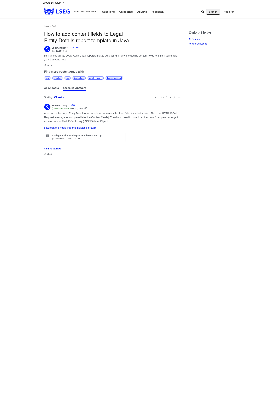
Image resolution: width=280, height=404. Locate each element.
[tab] (51, 88)
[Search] (203, 12)
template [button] (58, 78)
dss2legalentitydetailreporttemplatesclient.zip (70, 127)
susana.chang (60, 105)
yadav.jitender (59, 47)
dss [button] (67, 78)
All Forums (194, 39)
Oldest (58, 97)
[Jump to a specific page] (179, 97)
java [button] (47, 78)
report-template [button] (95, 78)
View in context (52, 148)
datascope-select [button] (114, 78)
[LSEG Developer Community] (70, 11)
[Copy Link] (66, 50)
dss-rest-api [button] (79, 78)
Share (48, 65)
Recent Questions (198, 43)
